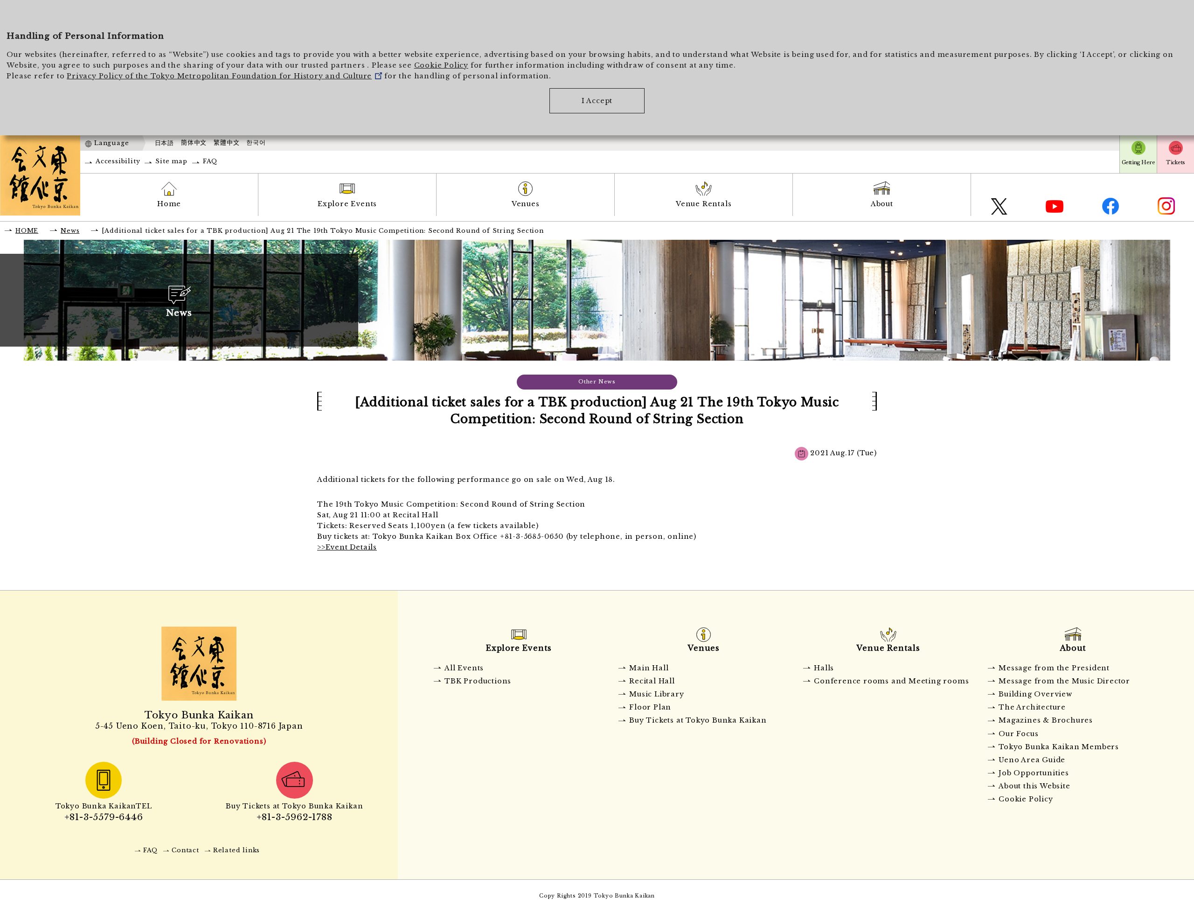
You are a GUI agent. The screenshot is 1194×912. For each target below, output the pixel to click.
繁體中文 (226, 142)
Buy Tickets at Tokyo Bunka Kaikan (697, 720)
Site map (171, 161)
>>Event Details (347, 547)
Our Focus (1018, 734)
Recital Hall (652, 681)
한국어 (255, 142)
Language (111, 142)
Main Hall (648, 668)
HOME (26, 230)
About (882, 204)
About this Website (1034, 786)
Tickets (1175, 162)
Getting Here (1138, 162)
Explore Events (347, 204)
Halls (824, 668)
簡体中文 (194, 142)
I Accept (597, 101)
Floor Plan (650, 707)
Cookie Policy (441, 65)
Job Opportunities (1034, 773)
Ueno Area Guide (1032, 760)
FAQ (210, 161)
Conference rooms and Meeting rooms (891, 681)
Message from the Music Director (1064, 681)
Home (169, 204)
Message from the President (1054, 668)
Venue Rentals (703, 204)
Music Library (656, 694)
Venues (526, 204)
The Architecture (1032, 707)
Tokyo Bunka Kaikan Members (1059, 747)
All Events (464, 668)
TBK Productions (477, 681)
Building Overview (1035, 694)
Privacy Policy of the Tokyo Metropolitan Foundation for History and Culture (219, 76)
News (70, 230)
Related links (236, 850)
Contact (185, 850)
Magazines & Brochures (1046, 720)
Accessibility (118, 161)
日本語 (164, 142)
